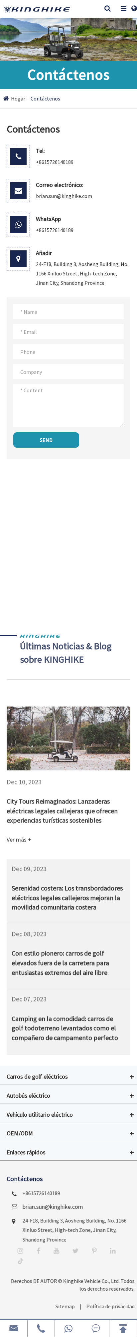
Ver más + (19, 832)
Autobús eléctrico (28, 1095)
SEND (46, 440)
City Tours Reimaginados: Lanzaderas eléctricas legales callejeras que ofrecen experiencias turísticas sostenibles (62, 803)
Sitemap (60, 1306)
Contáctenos (45, 98)
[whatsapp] (68, 1328)
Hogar (18, 98)
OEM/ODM (20, 1133)
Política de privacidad (106, 1306)
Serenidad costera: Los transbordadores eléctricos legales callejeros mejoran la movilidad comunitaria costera (67, 895)
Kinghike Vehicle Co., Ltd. (87, 1281)
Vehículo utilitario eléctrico (40, 1114)
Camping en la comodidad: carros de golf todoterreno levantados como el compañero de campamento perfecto (65, 1026)
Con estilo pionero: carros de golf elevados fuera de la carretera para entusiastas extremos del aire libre (60, 960)
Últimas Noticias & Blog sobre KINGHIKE (65, 652)
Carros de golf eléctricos (37, 1076)
